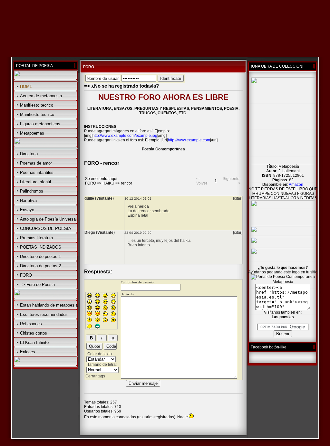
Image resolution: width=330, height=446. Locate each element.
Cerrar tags (95, 376)
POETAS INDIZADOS (40, 247)
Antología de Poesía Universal (48, 219)
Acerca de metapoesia (41, 95)
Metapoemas (32, 133)
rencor (126, 183)
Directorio (29, 153)
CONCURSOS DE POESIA (45, 228)
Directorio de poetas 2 (40, 265)
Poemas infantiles (36, 172)
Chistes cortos (33, 333)
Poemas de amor (36, 163)
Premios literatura (36, 237)
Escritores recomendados (44, 314)
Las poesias (283, 317)
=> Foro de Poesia (37, 284)
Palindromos (31, 191)
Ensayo (27, 209)
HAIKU (108, 183)
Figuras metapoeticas (40, 123)
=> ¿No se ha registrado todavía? (121, 86)
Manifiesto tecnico (37, 114)
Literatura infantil (35, 181)
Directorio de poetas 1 (40, 256)
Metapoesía (283, 282)
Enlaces (27, 351)
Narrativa (28, 200)
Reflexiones (31, 323)
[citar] (237, 198)
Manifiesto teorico (36, 105)
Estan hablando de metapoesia (49, 305)
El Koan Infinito (34, 342)
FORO (26, 275)
